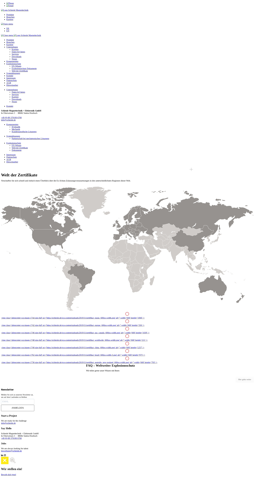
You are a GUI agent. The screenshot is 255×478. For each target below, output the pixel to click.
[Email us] (9, 6)
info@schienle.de (8, 120)
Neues (14, 59)
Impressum (11, 78)
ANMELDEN (18, 408)
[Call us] (10, 3)
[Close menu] (7, 35)
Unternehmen (12, 47)
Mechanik (16, 129)
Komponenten (12, 61)
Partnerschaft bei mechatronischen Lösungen (30, 138)
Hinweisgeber (12, 85)
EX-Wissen (16, 66)
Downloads (16, 56)
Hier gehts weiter (244, 380)
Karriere (9, 19)
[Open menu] (7, 24)
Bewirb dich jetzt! (8, 474)
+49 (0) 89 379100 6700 (11, 117)
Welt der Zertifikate (20, 71)
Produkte (10, 15)
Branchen (10, 17)
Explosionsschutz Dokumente (24, 68)
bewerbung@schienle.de (11, 451)
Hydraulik (16, 127)
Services (15, 54)
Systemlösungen (13, 73)
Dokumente (17, 150)
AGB (8, 83)
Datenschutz (11, 80)
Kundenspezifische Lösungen (24, 132)
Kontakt (9, 76)
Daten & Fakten (18, 52)
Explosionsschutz (13, 64)
